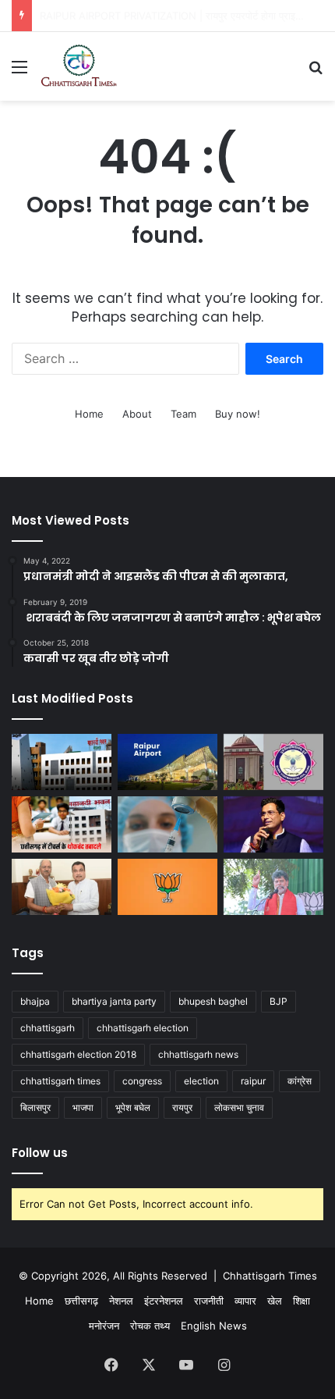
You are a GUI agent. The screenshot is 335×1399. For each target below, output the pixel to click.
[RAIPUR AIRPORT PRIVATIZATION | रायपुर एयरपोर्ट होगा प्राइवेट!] (167, 762)
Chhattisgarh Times (270, 1275)
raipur (253, 1081)
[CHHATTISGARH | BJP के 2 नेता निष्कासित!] (167, 887)
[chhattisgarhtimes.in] (78, 66)
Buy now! (237, 414)
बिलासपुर (35, 1107)
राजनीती (209, 1300)
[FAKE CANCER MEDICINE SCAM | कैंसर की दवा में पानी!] (167, 824)
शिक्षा (301, 1300)
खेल (274, 1300)
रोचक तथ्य (150, 1325)
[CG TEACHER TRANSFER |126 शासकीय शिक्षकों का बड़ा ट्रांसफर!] (61, 824)
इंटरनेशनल (163, 1300)
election (201, 1081)
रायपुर (182, 1107)
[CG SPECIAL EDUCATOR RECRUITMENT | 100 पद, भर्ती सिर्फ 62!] (61, 762)
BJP (278, 1001)
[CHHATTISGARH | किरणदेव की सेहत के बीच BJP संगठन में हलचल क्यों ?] (273, 887)
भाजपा (82, 1107)
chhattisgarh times (60, 1081)
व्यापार (245, 1300)
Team (183, 414)
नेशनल (121, 1300)
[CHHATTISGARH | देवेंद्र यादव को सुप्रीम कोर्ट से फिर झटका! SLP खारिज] (273, 824)
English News (214, 1325)
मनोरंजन (104, 1325)
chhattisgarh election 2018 (78, 1054)
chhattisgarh (47, 1028)
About (137, 414)
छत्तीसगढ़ (81, 1300)
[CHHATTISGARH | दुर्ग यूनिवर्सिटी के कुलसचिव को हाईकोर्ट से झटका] (273, 762)
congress (142, 1081)
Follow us (40, 1152)
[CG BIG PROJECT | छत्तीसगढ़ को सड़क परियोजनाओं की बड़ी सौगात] (61, 887)
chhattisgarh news (198, 1054)
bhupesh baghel (213, 1001)
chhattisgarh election (143, 1028)
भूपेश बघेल (132, 1107)
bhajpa (35, 1001)
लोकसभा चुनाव (239, 1107)
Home (89, 414)
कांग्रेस (299, 1081)
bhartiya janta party (114, 1001)
